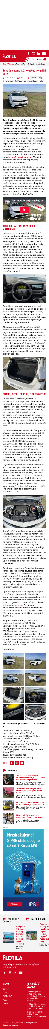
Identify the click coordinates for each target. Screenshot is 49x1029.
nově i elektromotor (21, 157)
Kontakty (6, 1004)
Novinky (6, 989)
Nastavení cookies (10, 1025)
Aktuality (33, 78)
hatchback (9, 81)
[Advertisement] (24, 25)
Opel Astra (18, 81)
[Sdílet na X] (17, 763)
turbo (41, 81)
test (25, 81)
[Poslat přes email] (22, 763)
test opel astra (33, 81)
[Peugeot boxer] (24, 870)
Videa (5, 1000)
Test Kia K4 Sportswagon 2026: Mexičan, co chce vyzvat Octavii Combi (36, 1006)
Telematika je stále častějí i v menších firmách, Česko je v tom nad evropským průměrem (36, 996)
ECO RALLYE (7, 996)
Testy (40, 78)
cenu (20, 605)
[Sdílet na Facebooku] (12, 763)
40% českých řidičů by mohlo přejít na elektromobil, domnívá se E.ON (36, 1015)
